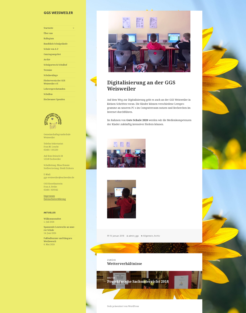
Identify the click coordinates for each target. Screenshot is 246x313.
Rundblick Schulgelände (56, 43)
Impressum (49, 196)
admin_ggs (134, 235)
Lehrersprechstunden (54, 88)
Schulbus (48, 94)
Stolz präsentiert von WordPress (123, 306)
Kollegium (49, 38)
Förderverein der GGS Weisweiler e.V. (54, 82)
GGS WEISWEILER (58, 12)
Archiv (47, 59)
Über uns (48, 33)
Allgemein (148, 235)
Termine (48, 70)
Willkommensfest (52, 218)
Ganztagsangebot (52, 54)
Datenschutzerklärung (55, 199)
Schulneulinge (51, 75)
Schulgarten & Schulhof (55, 64)
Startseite (48, 28)
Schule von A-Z (51, 49)
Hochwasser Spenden (54, 99)
